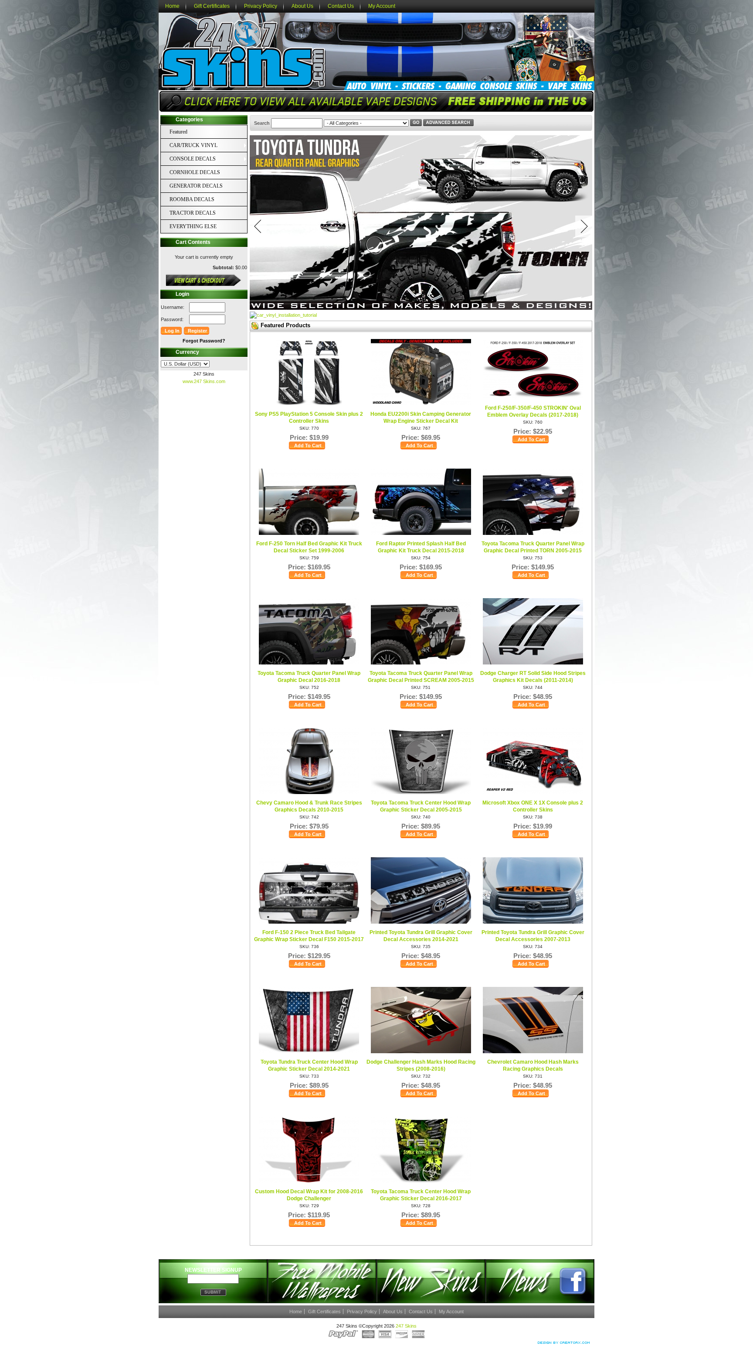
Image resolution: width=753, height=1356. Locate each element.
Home (172, 6)
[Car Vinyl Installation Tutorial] (283, 315)
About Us (302, 6)
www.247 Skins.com (204, 381)
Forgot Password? (204, 340)
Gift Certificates (212, 6)
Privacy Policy (260, 6)
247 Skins (406, 1326)
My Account (381, 6)
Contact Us (341, 6)
